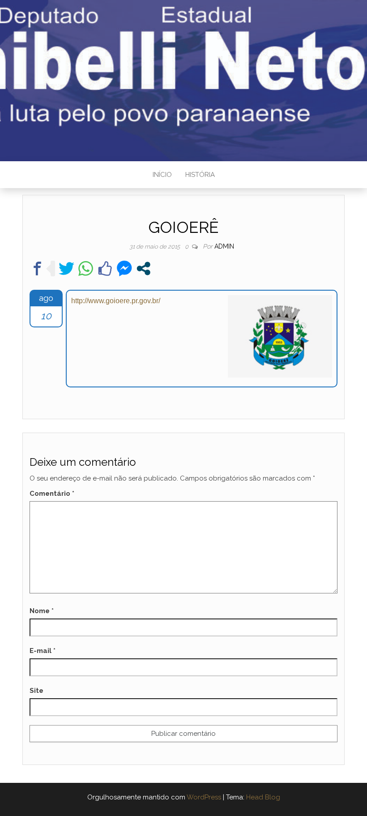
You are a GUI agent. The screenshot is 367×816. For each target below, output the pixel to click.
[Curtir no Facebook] (105, 268)
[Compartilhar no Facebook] (37, 268)
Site (36, 691)
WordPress (204, 797)
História (200, 175)
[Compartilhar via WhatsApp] (86, 268)
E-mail (42, 651)
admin (224, 246)
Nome (42, 611)
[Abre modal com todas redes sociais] (143, 268)
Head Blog (263, 797)
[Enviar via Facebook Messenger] (124, 268)
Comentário (52, 494)
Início (162, 175)
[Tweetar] (66, 268)
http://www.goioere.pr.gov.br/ (115, 301)
